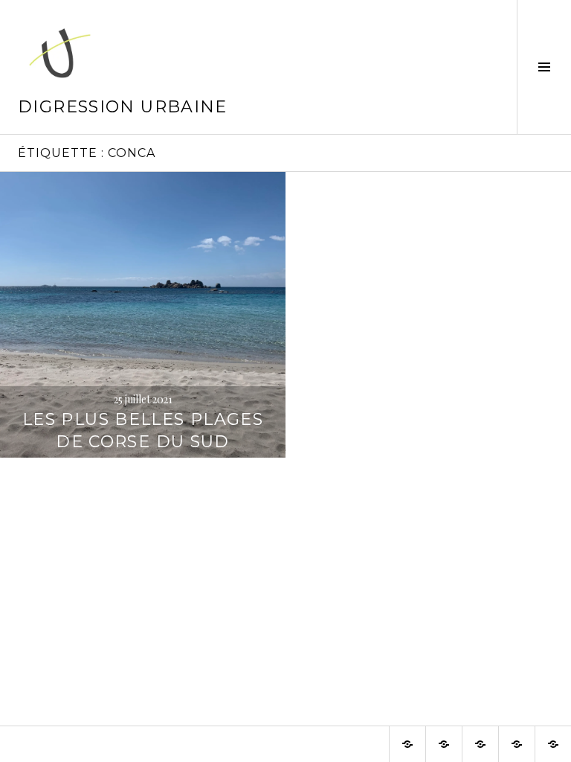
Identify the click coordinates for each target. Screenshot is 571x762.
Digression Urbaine (123, 107)
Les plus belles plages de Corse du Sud (142, 430)
